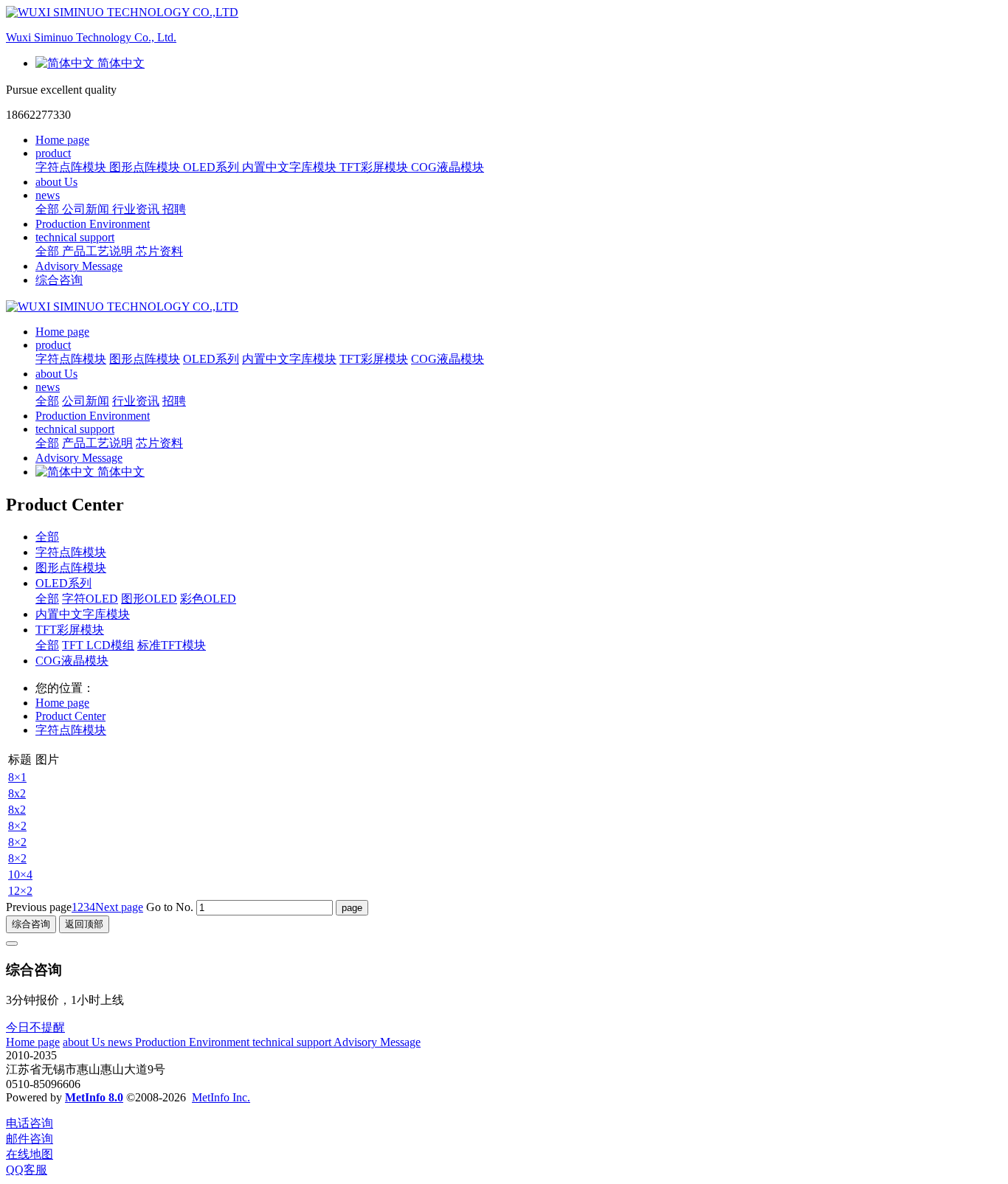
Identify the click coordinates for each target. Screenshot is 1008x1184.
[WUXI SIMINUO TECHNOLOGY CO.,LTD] (504, 307)
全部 (48, 209)
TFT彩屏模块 (69, 629)
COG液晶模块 (71, 660)
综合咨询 (59, 280)
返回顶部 (84, 923)
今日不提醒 (35, 1027)
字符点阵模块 (70, 552)
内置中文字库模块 (82, 614)
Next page (119, 907)
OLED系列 (63, 583)
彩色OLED (208, 598)
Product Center (70, 716)
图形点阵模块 (70, 567)
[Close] (12, 943)
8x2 (17, 793)
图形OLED (149, 598)
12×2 (20, 890)
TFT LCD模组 (98, 645)
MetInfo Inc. (221, 1097)
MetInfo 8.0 (94, 1097)
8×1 (17, 777)
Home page (62, 140)
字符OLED (90, 598)
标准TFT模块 (171, 645)
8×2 (17, 826)
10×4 (20, 874)
